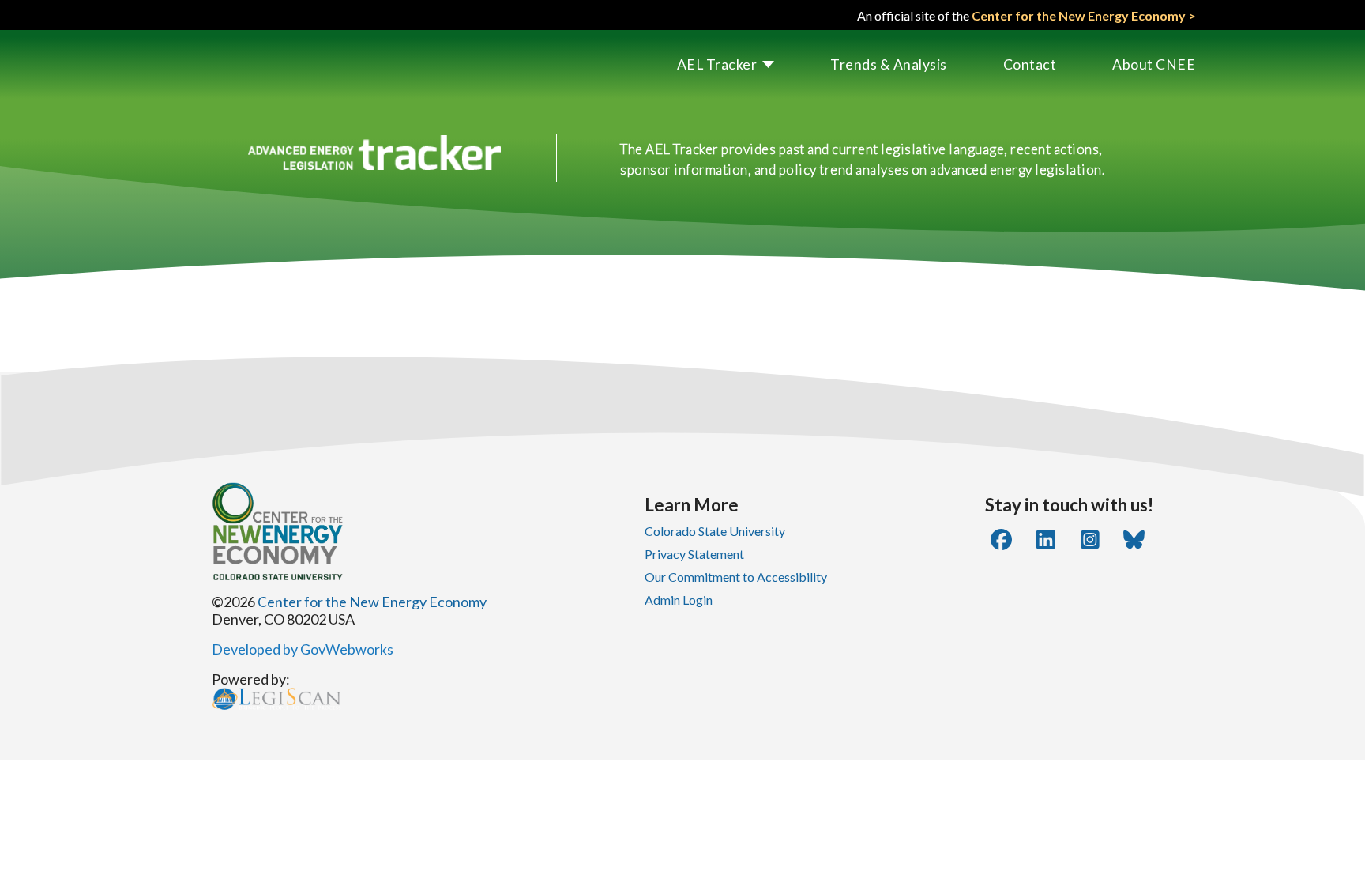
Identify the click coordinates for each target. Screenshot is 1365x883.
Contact (1030, 64)
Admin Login (679, 599)
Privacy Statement (694, 553)
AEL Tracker (717, 64)
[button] (698, 64)
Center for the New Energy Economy (372, 601)
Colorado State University (715, 530)
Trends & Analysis (888, 64)
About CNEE (1153, 64)
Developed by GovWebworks (302, 649)
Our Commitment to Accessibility (736, 576)
